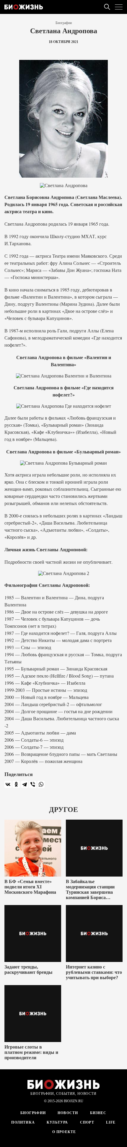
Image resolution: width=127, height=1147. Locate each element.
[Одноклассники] (16, 784)
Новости (68, 1113)
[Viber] (32, 784)
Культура (57, 1122)
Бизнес (98, 1113)
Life (111, 1122)
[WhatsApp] (41, 784)
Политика (23, 1122)
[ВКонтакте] (8, 784)
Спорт (87, 1122)
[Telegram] (24, 784)
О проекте (63, 1132)
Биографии (64, 23)
